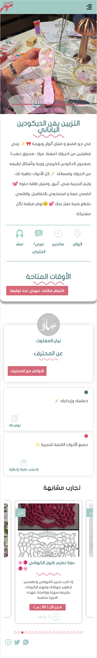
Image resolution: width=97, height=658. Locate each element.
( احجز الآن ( (47, 607)
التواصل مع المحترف (27, 371)
